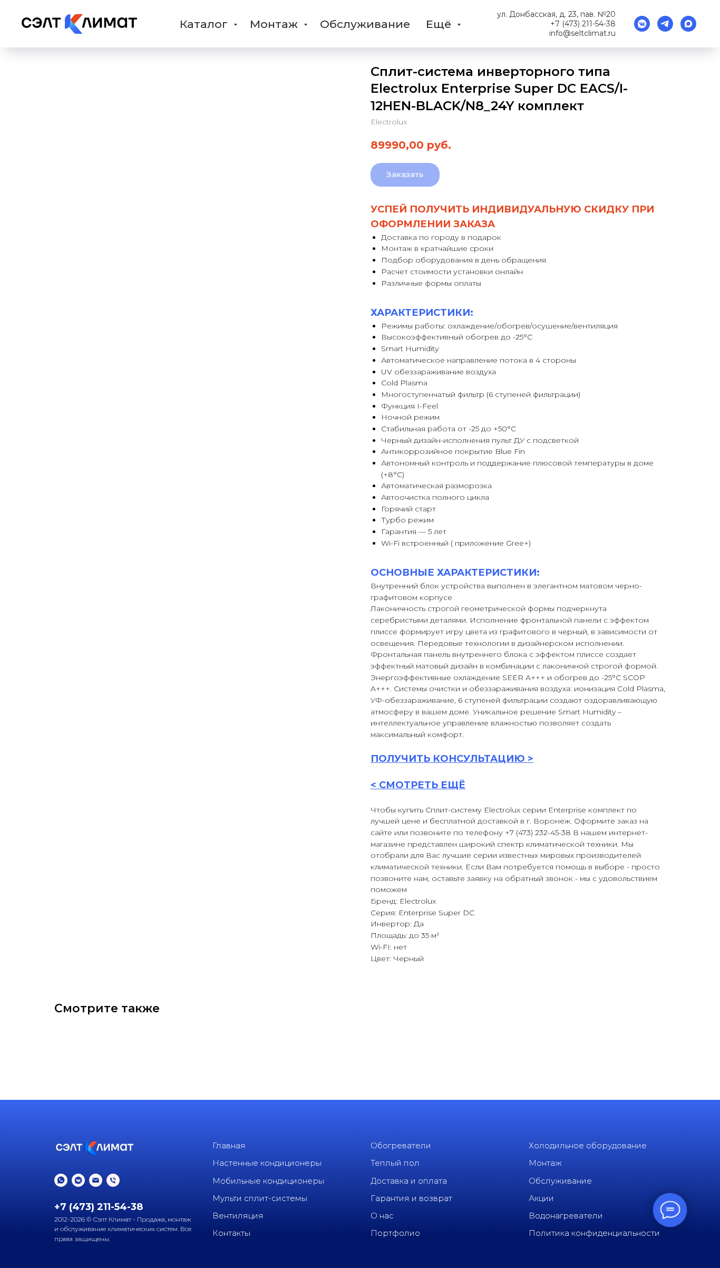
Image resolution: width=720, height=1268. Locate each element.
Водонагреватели (566, 1216)
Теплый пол (395, 1163)
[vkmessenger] (642, 24)
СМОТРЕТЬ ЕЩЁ (422, 785)
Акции (541, 1198)
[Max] (688, 24)
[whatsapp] (60, 1180)
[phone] (113, 1180)
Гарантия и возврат (411, 1198)
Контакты (231, 1233)
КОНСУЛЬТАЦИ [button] (473, 758)
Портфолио (395, 1233)
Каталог (205, 24)
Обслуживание (365, 24)
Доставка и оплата (409, 1181)
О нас (382, 1216)
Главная (229, 1145)
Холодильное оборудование (588, 1145)
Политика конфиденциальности (594, 1233)
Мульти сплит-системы (259, 1198)
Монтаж (275, 24)
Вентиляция (238, 1216)
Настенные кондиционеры (267, 1163)
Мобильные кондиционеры (268, 1181)
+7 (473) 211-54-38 (583, 23)
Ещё (440, 24)
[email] (95, 1180)
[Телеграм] (665, 24)
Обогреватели (401, 1145)
